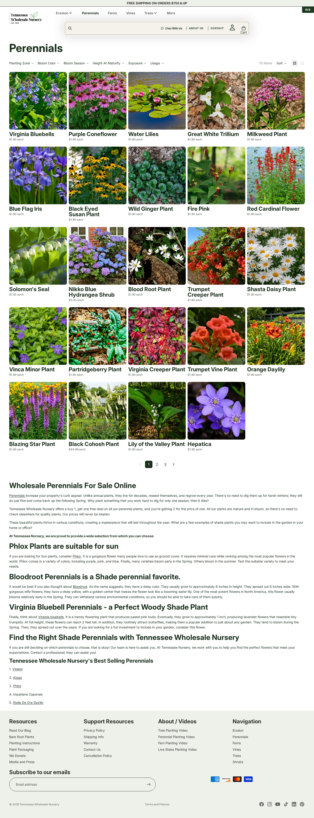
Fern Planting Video (172, 743)
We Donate (17, 756)
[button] (282, 63)
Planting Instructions (24, 743)
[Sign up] (149, 784)
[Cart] (302, 18)
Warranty (90, 743)
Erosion (238, 731)
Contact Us (92, 749)
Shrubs (238, 762)
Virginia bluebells (51, 617)
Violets (17, 669)
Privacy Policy (94, 731)
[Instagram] (269, 804)
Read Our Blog (20, 731)
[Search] (184, 18)
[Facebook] (261, 804)
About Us (228, 18)
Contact (249, 18)
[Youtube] (277, 804)
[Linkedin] (294, 804)
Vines (237, 749)
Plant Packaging (21, 749)
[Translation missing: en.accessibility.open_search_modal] (113, 28)
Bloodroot (80, 586)
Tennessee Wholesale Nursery (39, 804)
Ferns (237, 743)
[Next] (173, 464)
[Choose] (60, 122)
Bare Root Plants (21, 737)
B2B (308, 9)
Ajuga (17, 677)
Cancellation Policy (98, 756)
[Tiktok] (286, 804)
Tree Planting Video (173, 731)
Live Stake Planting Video (177, 749)
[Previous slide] (16, 101)
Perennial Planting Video (176, 737)
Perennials (17, 495)
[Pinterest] (302, 804)
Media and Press (21, 762)
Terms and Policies (157, 804)
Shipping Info (94, 737)
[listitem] (64, 13)
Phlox (77, 556)
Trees (237, 756)
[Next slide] (60, 101)
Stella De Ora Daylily (28, 702)
